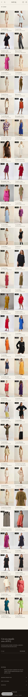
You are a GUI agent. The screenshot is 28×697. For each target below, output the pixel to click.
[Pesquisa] (4, 2)
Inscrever (22, 651)
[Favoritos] (23, 2)
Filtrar (4, 6)
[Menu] (1, 2)
